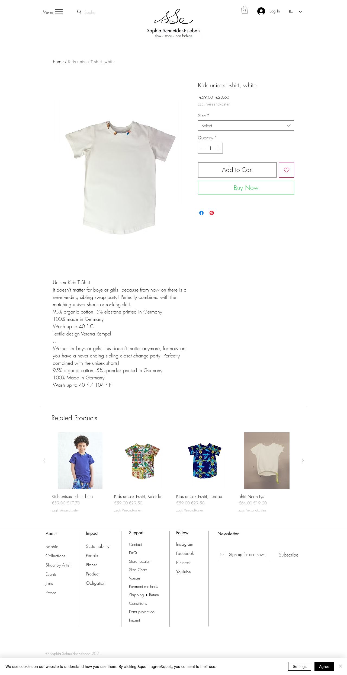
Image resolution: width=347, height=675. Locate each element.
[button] (244, 10)
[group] (173, 475)
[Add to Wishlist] (286, 170)
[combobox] (246, 125)
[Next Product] (303, 460)
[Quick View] (80, 460)
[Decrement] (202, 148)
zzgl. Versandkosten (214, 104)
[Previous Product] (44, 460)
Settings (300, 666)
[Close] (340, 666)
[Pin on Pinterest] (211, 213)
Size (204, 115)
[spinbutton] (210, 148)
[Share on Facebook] (201, 213)
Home (58, 62)
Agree (324, 666)
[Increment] (218, 148)
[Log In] (257, 11)
